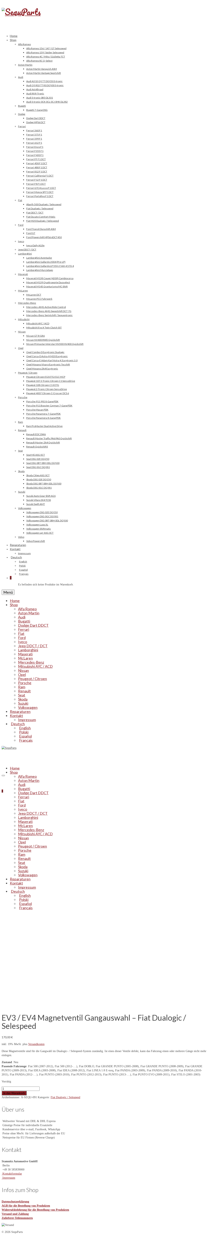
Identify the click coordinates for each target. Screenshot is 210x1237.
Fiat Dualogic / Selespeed (65, 1097)
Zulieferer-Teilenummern (17, 1218)
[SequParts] (105, 16)
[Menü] (3, 775)
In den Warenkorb (14, 1093)
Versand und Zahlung (15, 1213)
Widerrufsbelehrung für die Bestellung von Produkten (35, 1209)
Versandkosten (36, 1044)
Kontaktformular (12, 1173)
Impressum (8, 1177)
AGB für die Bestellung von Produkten (26, 1205)
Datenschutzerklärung (15, 1201)
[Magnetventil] (48, 1006)
